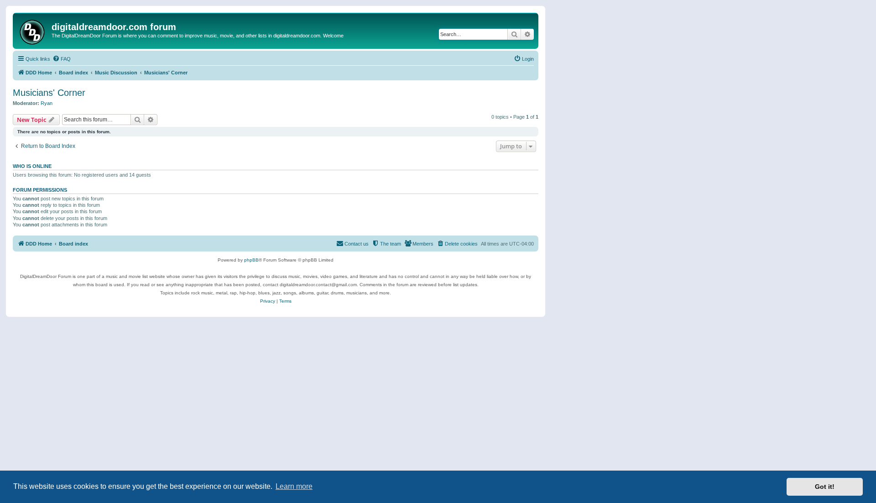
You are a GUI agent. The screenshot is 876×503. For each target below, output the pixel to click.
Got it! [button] (824, 486)
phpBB (251, 259)
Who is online (32, 166)
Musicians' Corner (49, 93)
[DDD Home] (33, 31)
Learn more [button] (294, 486)
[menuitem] (61, 58)
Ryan (46, 103)
